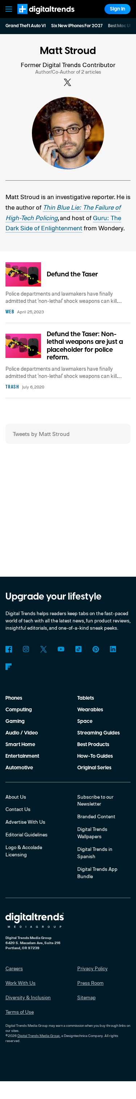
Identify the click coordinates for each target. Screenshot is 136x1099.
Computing (18, 709)
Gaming (15, 721)
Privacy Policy (92, 968)
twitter (68, 83)
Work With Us (20, 983)
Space (84, 721)
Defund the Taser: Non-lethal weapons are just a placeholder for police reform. (85, 346)
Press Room (90, 983)
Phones (13, 698)
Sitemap (86, 997)
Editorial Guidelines (26, 834)
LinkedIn (113, 649)
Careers (14, 968)
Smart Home (20, 744)
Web (9, 311)
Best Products (93, 744)
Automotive (19, 767)
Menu (9, 9)
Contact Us (17, 809)
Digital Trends (38, 17)
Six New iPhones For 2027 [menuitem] (77, 26)
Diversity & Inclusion (28, 997)
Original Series (94, 767)
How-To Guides (95, 756)
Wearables (90, 709)
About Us (15, 797)
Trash (12, 386)
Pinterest (95, 649)
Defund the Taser (72, 274)
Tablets (85, 698)
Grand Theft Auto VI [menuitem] (25, 26)
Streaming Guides (98, 733)
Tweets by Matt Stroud (41, 433)
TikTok (78, 649)
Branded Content (96, 816)
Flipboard (8, 666)
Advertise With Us (25, 822)
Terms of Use (19, 1012)
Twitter (43, 649)
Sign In (117, 9)
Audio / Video (21, 733)
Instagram (26, 649)
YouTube (61, 649)
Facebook (8, 649)
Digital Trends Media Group (38, 1035)
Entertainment (22, 756)
